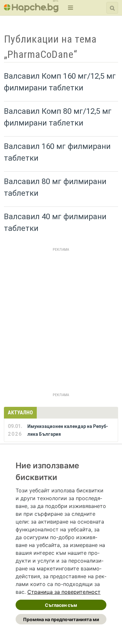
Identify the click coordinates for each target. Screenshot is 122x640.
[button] (69, 7)
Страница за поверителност (64, 592)
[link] (64, 592)
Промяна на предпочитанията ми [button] (61, 619)
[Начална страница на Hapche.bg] (31, 10)
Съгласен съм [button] (61, 605)
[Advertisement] (61, 315)
